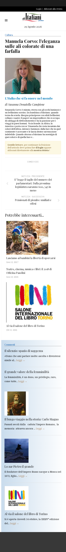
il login (39, 147)
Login (38, 9)
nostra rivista (41, 150)
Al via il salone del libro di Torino (25, 326)
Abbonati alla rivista (53, 9)
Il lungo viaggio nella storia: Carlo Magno (31, 419)
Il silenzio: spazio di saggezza (23, 351)
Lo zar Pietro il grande (19, 466)
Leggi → (20, 360)
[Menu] (6, 20)
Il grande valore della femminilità (26, 372)
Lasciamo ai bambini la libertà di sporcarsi (30, 258)
